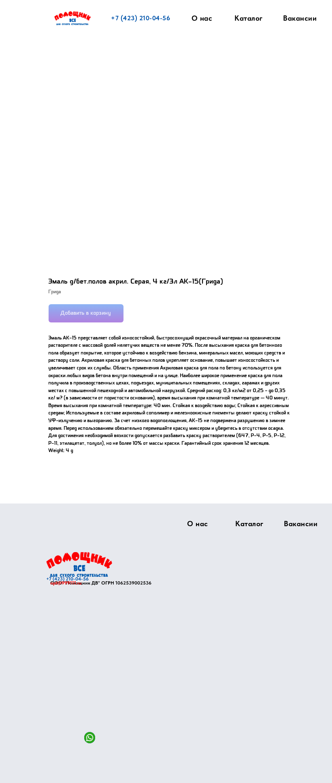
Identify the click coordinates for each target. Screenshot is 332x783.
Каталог (248, 18)
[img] (79, 564)
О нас (202, 18)
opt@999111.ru (65, 583)
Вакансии (300, 18)
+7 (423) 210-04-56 (140, 18)
